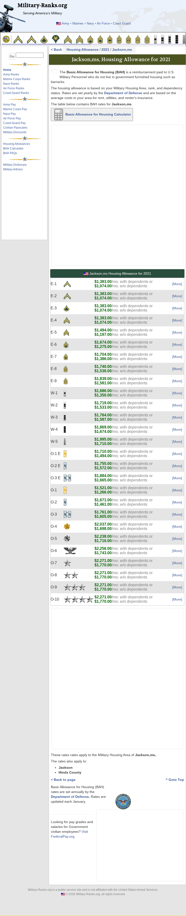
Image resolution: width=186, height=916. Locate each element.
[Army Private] (18, 39)
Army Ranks (11, 74)
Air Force (103, 23)
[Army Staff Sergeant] (90, 39)
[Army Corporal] (68, 39)
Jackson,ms (122, 49)
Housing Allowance (83, 49)
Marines (78, 23)
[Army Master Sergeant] (110, 39)
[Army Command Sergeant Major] (138, 39)
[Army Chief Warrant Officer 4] (176, 39)
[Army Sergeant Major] (128, 39)
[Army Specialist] (56, 39)
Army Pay (9, 104)
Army (65, 23)
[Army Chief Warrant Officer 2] (162, 39)
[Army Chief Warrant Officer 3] (169, 39)
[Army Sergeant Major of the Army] (147, 39)
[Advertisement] (26, 185)
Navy (90, 23)
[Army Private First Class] (44, 39)
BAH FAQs (10, 153)
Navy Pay (9, 114)
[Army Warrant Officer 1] (155, 39)
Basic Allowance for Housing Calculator (97, 114)
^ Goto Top (175, 780)
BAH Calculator (13, 148)
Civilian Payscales (15, 127)
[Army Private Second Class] (31, 39)
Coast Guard (122, 23)
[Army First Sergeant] (119, 39)
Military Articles (13, 169)
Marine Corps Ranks (16, 79)
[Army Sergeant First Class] (100, 39)
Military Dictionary (15, 164)
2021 (105, 49)
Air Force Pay (12, 118)
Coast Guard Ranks (16, 93)
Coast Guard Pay (14, 123)
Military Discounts (14, 132)
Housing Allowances (16, 144)
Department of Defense (123, 93)
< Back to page (63, 780)
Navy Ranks (11, 83)
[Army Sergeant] (79, 39)
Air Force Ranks (13, 88)
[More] (177, 284)
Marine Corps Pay (15, 109)
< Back (57, 49)
